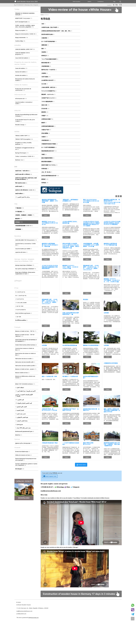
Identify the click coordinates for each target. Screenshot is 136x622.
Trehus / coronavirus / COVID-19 (24, 156)
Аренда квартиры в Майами (24, 265)
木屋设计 (44, 136)
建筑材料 (18, 218)
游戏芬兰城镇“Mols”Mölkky (49, 165)
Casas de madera (21, 68)
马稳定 (43, 154)
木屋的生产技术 (46, 129)
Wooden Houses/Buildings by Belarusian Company (26, 115)
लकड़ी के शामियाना (19, 193)
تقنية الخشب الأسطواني (22, 417)
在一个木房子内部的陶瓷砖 (48, 147)
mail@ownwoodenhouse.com (51, 491)
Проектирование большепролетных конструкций (25, 459)
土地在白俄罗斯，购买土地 (48, 87)
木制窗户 (44, 115)
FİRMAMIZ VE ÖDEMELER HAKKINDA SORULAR (24, 14)
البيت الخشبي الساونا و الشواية (24, 403)
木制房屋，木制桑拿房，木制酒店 (24, 215)
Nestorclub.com (35, 617)
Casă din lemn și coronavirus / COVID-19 (25, 244)
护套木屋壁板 (45, 133)
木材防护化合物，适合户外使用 (49, 27)
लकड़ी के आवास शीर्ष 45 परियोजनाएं (23, 174)
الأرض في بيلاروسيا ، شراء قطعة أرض (25, 391)
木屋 (43, 23)
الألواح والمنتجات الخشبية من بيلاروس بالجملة (24, 395)
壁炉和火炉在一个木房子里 (48, 69)
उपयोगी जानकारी (19, 186)
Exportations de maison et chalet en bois (25, 354)
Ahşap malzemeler (21, 37)
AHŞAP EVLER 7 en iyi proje (23, 18)
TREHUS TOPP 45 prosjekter (23, 139)
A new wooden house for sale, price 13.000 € (25, 120)
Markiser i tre (19, 160)
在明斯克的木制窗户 (47, 119)
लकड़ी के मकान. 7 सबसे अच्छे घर (22, 170)
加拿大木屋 (45, 105)
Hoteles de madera (21, 75)
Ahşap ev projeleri (21, 30)
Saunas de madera (21, 72)
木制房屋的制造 (46, 66)
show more (82, 465)
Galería (89, 1)
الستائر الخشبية (20, 410)
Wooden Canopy (20, 124)
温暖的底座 (44, 45)
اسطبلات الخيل (20, 387)
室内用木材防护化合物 (47, 34)
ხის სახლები (19, 469)
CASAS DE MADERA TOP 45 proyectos (22, 53)
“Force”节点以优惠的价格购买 (49, 59)
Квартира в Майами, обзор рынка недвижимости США (25, 273)
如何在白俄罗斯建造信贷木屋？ (49, 175)
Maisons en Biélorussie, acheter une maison (25, 377)
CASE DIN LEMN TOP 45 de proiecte (25, 240)
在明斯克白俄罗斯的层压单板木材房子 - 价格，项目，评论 (56, 31)
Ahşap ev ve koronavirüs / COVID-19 (25, 34)
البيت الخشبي (20, 399)
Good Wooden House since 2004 (27, 1)
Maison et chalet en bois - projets (25, 369)
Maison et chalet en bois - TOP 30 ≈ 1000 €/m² (25, 335)
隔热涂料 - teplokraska (48, 94)
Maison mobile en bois (22, 372)
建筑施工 (44, 179)
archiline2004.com (21, 613)
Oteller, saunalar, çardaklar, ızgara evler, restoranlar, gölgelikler (25, 26)
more (45, 215)
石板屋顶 (44, 52)
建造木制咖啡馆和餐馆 (47, 158)
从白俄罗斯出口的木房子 (48, 80)
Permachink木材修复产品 (48, 91)
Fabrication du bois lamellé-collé (25, 362)
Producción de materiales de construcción (23, 89)
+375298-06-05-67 (47, 487)
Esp (114, 1)
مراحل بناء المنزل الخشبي (23, 197)
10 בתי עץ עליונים (20, 295)
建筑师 (43, 122)
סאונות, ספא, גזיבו (21, 302)
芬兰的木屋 (45, 108)
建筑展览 (44, 112)
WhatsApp (27, 5)
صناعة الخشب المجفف (22, 421)
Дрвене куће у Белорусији (23, 443)
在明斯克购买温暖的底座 (48, 126)
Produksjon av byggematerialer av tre (24, 148)
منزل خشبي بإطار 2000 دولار (23, 428)
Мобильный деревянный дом (24, 431)
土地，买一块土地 (46, 172)
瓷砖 (43, 48)
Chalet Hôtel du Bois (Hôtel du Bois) (25, 345)
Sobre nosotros (76, 1)
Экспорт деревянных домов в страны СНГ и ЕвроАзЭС (26, 464)
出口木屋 (44, 84)
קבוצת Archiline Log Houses (23, 313)
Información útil (20, 98)
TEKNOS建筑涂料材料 (47, 101)
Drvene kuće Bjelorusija (22, 451)
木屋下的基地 (45, 76)
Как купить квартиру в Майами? (25, 268)
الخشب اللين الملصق (21, 406)
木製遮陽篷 (18, 229)
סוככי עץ (18, 316)
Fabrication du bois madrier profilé (25, 365)
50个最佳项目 (19, 211)
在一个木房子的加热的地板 (48, 41)
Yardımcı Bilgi (20, 41)
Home (42, 14)
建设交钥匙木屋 (46, 62)
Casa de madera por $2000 (23, 248)
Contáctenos (100, 1)
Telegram (35, 5)
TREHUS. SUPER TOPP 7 (22, 135)
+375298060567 (19, 5)
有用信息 (18, 222)
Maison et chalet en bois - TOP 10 (25, 331)
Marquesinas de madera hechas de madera (25, 79)
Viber (31, 5)
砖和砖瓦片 (44, 55)
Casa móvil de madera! (22, 58)
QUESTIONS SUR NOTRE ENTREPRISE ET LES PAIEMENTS (26, 340)
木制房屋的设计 (46, 140)
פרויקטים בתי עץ (21, 309)
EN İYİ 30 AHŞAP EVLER (22, 22)
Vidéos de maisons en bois (23, 455)
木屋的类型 (44, 38)
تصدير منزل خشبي (21, 413)
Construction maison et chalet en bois (24, 349)
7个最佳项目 (19, 208)
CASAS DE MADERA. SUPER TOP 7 (24, 49)
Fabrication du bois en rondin (24, 358)
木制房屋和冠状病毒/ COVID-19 (23, 225)
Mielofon (18, 435)
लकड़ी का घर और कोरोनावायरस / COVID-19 (25, 190)
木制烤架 (44, 73)
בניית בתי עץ (20, 299)
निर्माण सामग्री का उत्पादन (21, 183)
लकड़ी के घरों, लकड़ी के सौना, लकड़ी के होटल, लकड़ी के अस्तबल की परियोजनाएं (26, 178)
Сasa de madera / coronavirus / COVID (24, 102)
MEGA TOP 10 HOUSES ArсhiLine (25, 384)
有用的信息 (44, 168)
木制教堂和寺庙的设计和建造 (49, 144)
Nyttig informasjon (21, 153)
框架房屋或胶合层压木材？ (48, 151)
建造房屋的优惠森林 (47, 161)
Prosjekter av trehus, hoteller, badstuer (23, 143)
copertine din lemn (21, 252)
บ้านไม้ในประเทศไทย (21, 320)
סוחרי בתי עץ (19, 306)
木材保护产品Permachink (48, 98)
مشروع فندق (19, 424)
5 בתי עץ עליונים (20, 292)
